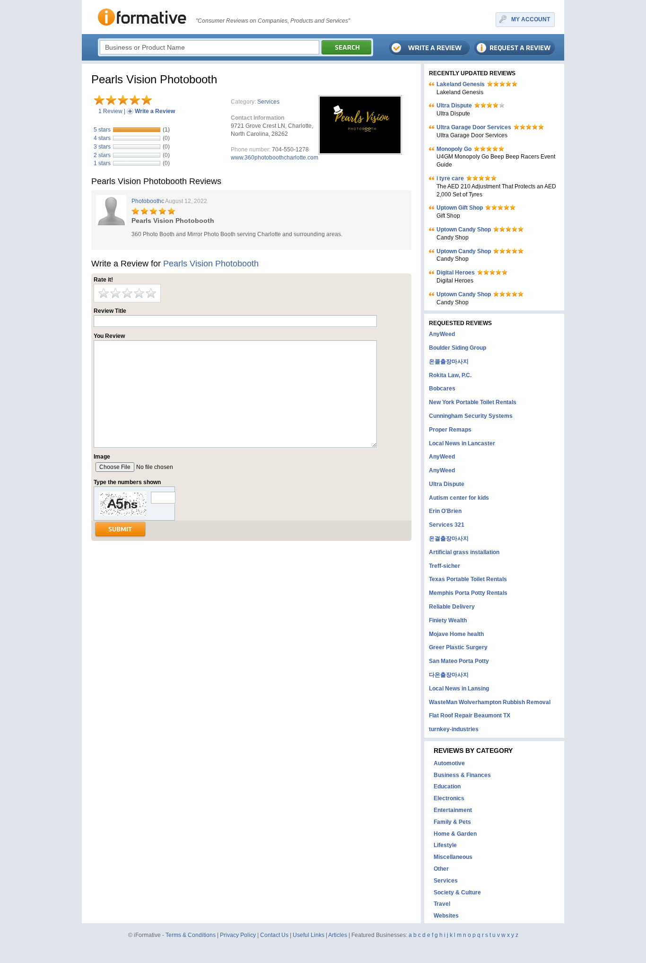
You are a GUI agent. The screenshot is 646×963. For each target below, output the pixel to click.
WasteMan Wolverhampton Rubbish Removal (489, 702)
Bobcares (442, 388)
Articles (337, 935)
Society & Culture (457, 892)
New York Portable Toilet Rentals (472, 402)
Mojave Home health (456, 634)
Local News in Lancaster (462, 443)
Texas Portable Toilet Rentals (468, 579)
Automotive (449, 763)
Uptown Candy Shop (463, 229)
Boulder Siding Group (457, 348)
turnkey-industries (454, 729)
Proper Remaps (450, 429)
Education (447, 786)
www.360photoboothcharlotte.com (274, 157)
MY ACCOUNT (530, 19)
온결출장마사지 (449, 538)
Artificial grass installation (464, 552)
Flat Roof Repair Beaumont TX (469, 715)
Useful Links (308, 935)
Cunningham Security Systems (471, 416)
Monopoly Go (453, 149)
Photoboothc (147, 201)
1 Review (110, 111)
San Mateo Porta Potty (459, 661)
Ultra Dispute (454, 105)
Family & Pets (452, 822)
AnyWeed (442, 334)
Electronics (449, 798)
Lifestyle (445, 845)
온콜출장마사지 (449, 361)
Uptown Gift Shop (459, 207)
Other (441, 869)
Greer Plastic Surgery (458, 647)
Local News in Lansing (459, 688)
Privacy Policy (238, 935)
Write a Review (155, 111)
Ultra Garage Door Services (473, 127)
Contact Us (274, 935)
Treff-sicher (444, 566)
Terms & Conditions (191, 935)
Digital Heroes (455, 272)
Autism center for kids (459, 498)
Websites (446, 915)
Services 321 (446, 524)
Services (268, 101)
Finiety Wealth (448, 620)
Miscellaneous (453, 857)
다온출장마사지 (449, 674)
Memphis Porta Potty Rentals (468, 593)
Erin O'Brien (445, 511)
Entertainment (453, 810)
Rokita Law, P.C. (450, 375)
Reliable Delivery (452, 606)
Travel (442, 904)
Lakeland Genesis (460, 84)
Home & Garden (455, 833)
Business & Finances (462, 775)
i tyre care (450, 178)
